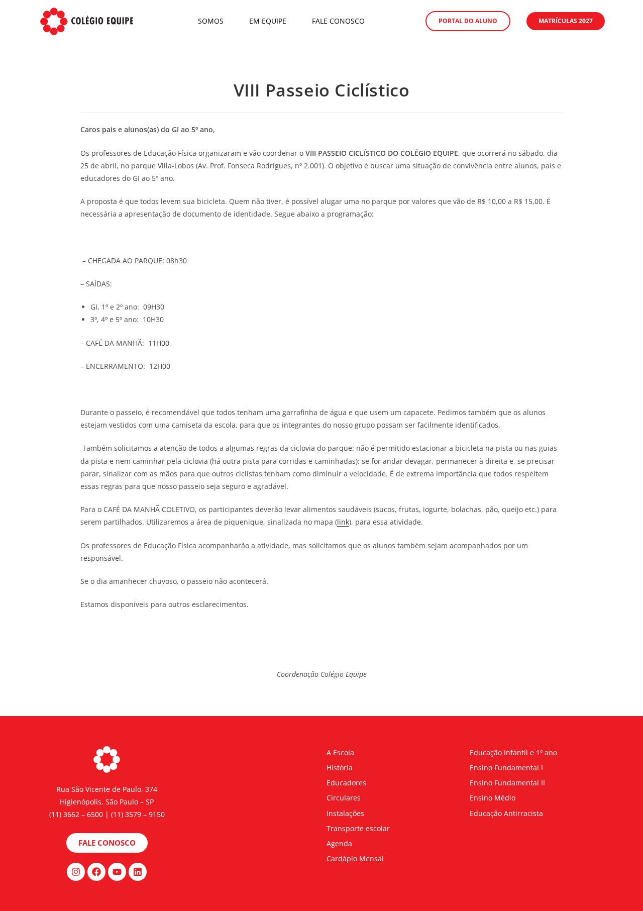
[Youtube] (117, 872)
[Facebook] (96, 872)
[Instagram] (76, 872)
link (343, 522)
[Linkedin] (138, 872)
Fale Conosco (338, 21)
